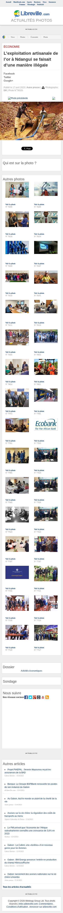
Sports (29, 2)
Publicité (40, 4)
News (45, 2)
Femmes (22, 4)
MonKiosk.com (19, 2)
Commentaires (46, 904)
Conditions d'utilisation (17, 907)
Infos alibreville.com (28, 904)
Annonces (52, 2)
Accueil (8, 2)
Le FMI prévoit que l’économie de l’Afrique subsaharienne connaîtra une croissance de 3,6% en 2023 (30, 830)
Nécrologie (31, 4)
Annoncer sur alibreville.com (43, 907)
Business (37, 2)
